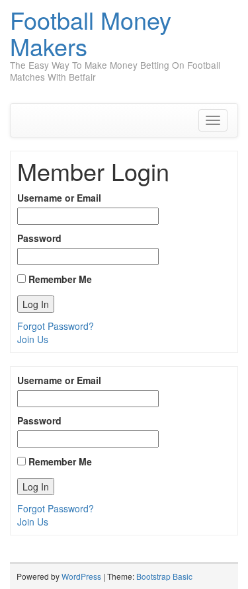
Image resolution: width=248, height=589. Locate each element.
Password (39, 238)
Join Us (32, 339)
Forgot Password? (55, 326)
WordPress (81, 576)
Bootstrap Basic (164, 576)
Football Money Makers (90, 33)
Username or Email (59, 197)
